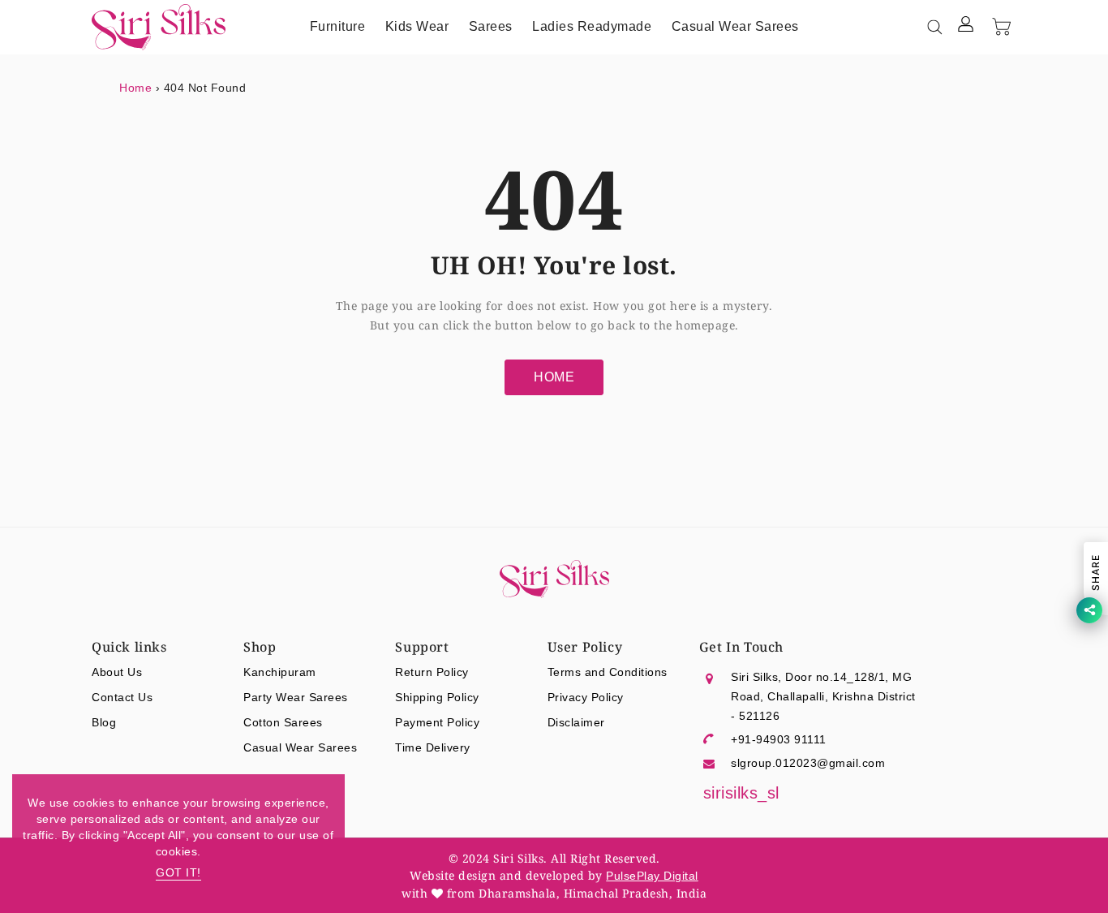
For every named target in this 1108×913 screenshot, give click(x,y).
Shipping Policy (437, 697)
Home (135, 87)
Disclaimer (576, 722)
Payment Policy (437, 722)
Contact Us (122, 697)
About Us (117, 671)
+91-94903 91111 (779, 739)
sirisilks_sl (741, 793)
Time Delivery (432, 747)
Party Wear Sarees (295, 697)
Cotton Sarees (283, 722)
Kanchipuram (279, 671)
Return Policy (432, 671)
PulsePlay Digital (652, 875)
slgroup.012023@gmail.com (808, 762)
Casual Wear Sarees (300, 747)
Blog (104, 722)
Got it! (178, 872)
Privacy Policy (586, 697)
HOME (554, 377)
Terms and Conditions (608, 671)
